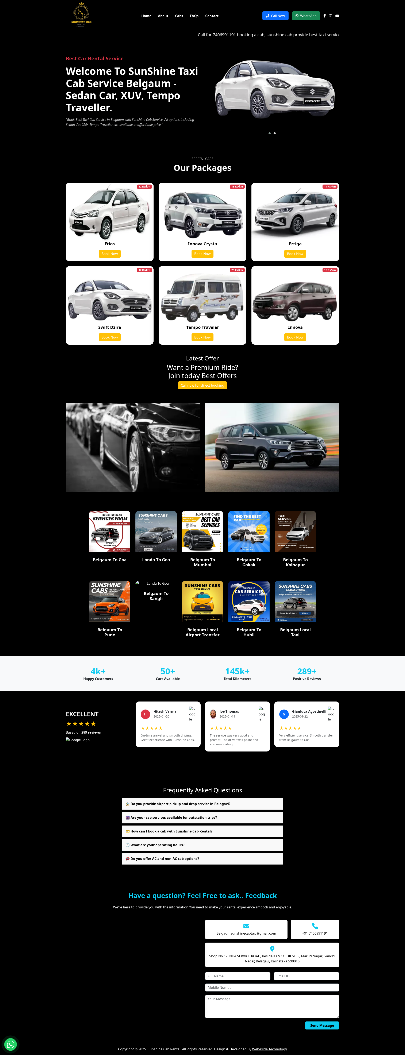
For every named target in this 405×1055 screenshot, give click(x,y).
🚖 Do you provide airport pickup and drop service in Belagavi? (178, 803)
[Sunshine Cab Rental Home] (81, 15)
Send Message (322, 1025)
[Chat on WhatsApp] (10, 1044)
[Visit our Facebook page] (325, 15)
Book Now (109, 253)
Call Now (278, 15)
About (163, 15)
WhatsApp (308, 15)
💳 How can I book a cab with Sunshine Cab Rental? (169, 831)
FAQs (194, 15)
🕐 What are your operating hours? (155, 845)
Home (146, 15)
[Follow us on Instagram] (330, 15)
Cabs (179, 15)
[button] (269, 133)
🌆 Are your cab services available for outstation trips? (171, 817)
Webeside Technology (269, 1049)
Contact (212, 15)
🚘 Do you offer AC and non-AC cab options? (162, 858)
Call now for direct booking (202, 385)
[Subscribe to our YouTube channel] (337, 15)
